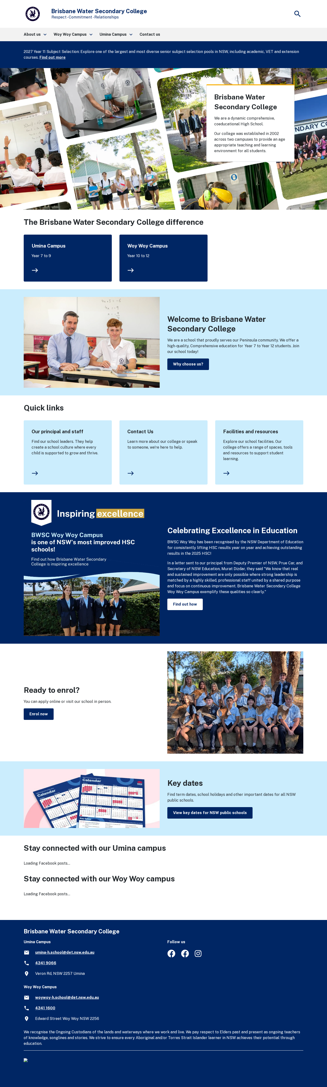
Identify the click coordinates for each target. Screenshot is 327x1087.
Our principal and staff (57, 431)
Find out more (52, 57)
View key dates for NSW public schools (210, 812)
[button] (35, 34)
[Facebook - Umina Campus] (171, 956)
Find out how (185, 604)
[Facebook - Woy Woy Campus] (185, 956)
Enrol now (38, 714)
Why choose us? (188, 364)
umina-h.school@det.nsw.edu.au (64, 952)
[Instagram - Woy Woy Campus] (199, 956)
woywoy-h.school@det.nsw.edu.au (67, 997)
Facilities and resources (250, 431)
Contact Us (140, 431)
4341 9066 (45, 963)
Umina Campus (49, 246)
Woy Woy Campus (147, 246)
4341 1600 (45, 1008)
